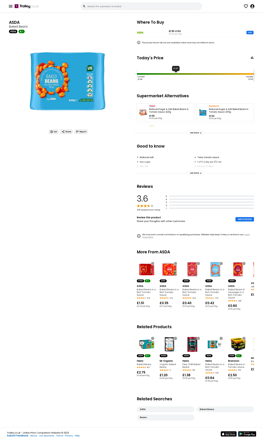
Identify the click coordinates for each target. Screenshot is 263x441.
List (55, 131)
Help (77, 435)
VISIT (250, 32)
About (33, 435)
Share (68, 131)
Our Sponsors (46, 435)
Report (83, 131)
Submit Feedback (17, 435)
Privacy (69, 435)
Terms (59, 435)
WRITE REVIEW (245, 219)
